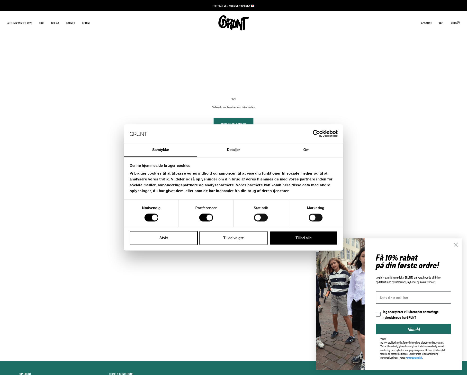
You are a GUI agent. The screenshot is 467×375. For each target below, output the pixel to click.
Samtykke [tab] (160, 150)
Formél (70, 23)
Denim (86, 23)
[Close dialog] (456, 244)
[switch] (206, 218)
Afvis (163, 238)
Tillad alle (304, 238)
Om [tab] (306, 150)
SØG (441, 23)
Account (426, 23)
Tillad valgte (233, 238)
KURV (455, 23)
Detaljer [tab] (233, 150)
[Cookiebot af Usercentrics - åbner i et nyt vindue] (316, 133)
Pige (41, 23)
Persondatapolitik (413, 357)
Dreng (55, 23)
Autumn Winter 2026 (19, 23)
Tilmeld (413, 329)
